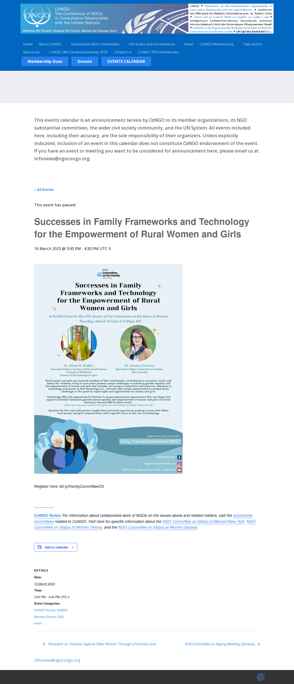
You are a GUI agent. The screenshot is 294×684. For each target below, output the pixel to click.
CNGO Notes (47, 515)
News (188, 44)
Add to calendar (56, 547)
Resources (31, 52)
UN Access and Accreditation (152, 44)
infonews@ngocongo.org (57, 660)
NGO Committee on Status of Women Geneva (157, 527)
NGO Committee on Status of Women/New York (203, 521)
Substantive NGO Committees (95, 44)
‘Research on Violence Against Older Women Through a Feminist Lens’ (102, 643)
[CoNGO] (147, 34)
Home (28, 44)
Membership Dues (45, 61)
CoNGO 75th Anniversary (158, 52)
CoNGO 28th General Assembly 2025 (78, 52)
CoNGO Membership (217, 44)
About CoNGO (50, 44)
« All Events (44, 189)
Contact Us (123, 52)
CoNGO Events (44, 610)
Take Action (252, 44)
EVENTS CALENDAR (126, 61)
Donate (84, 61)
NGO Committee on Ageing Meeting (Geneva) (220, 643)
